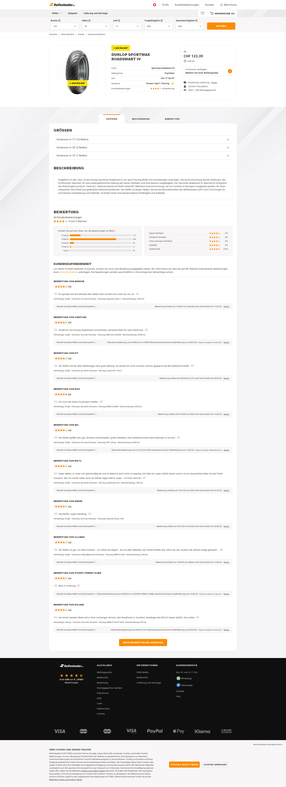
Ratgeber (72, 13)
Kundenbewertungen (187, 4)
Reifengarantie (104, 672)
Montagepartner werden (109, 687)
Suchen (221, 26)
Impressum (103, 692)
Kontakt (209, 4)
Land (99, 703)
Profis (165, 4)
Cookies (101, 713)
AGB (99, 698)
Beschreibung (141, 119)
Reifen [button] (55, 13)
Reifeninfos (102, 677)
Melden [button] (226, 306)
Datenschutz (103, 708)
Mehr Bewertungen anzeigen (143, 642)
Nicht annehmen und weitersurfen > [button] (268, 744)
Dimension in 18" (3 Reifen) (72, 147)
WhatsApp (186, 678)
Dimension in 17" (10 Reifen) (72, 139)
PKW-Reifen (143, 672)
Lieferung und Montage (95, 13)
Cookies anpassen (215, 764)
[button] (97, 235)
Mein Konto (230, 4)
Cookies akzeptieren (184, 764)
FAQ (178, 696)
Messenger (187, 685)
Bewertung (172, 119)
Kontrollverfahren (68, 271)
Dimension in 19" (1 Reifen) (72, 155)
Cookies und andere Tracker (93, 770)
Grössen (111, 119)
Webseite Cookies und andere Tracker (65, 779)
